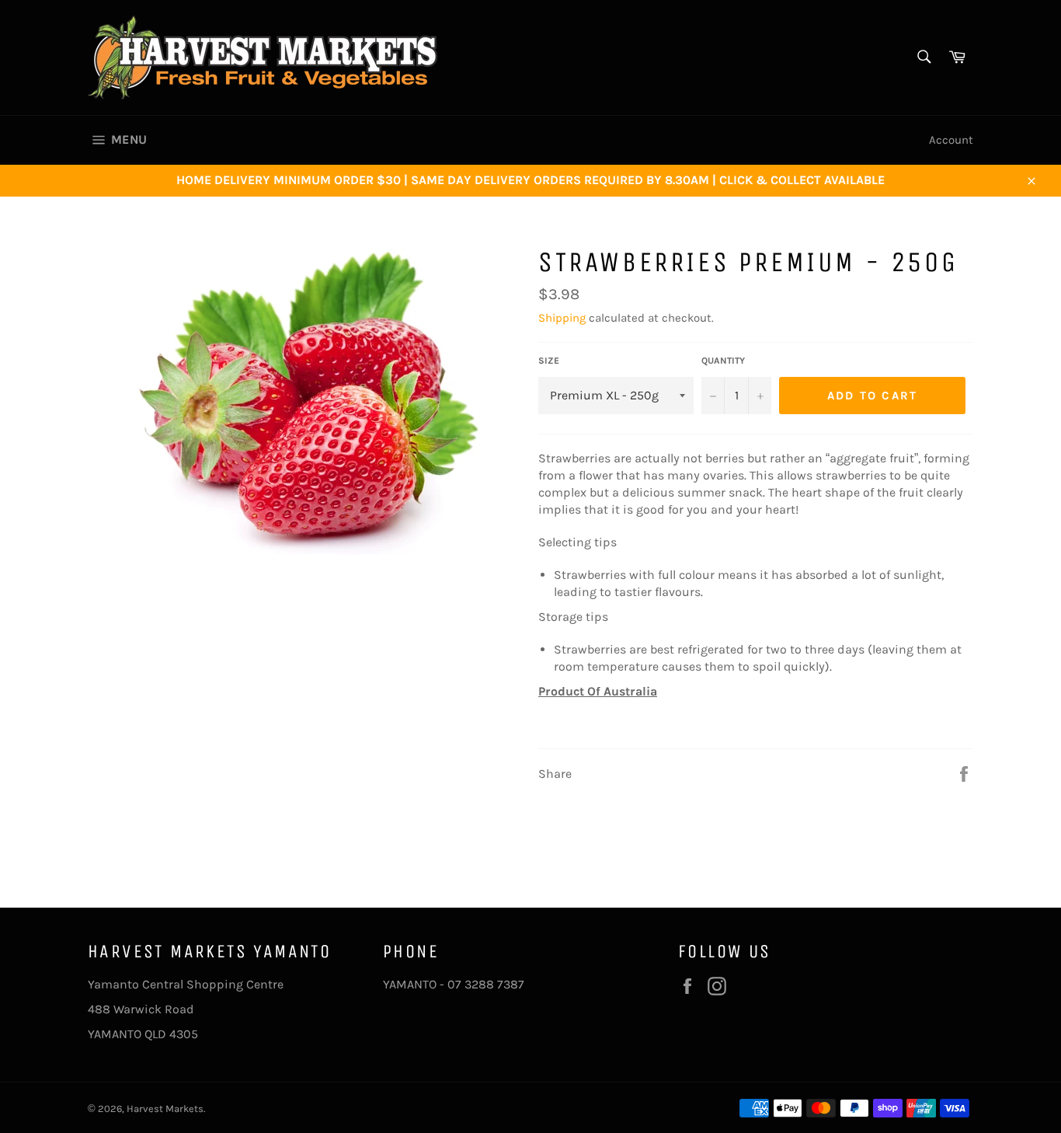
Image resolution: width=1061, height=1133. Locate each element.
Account (951, 140)
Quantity (723, 360)
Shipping (562, 318)
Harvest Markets (165, 1108)
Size (548, 360)
